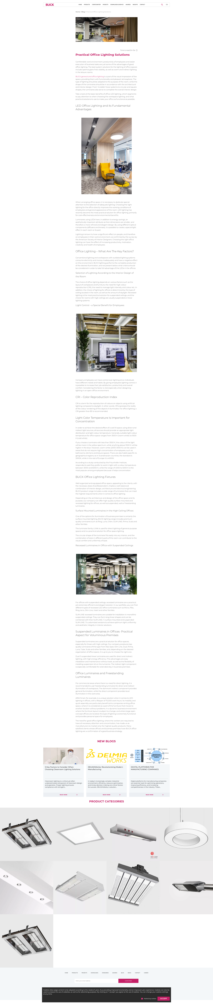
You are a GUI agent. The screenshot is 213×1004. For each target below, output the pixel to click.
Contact (142, 4)
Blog (83, 12)
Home (80, 4)
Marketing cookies (150, 998)
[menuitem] (166, 4)
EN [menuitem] (167, 4)
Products (87, 4)
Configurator (96, 4)
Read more (63, 794)
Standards (105, 972)
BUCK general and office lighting (90, 76)
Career (146, 972)
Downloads (94, 972)
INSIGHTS (135, 4)
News (129, 972)
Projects (105, 4)
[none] (166, 4)
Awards (128, 4)
